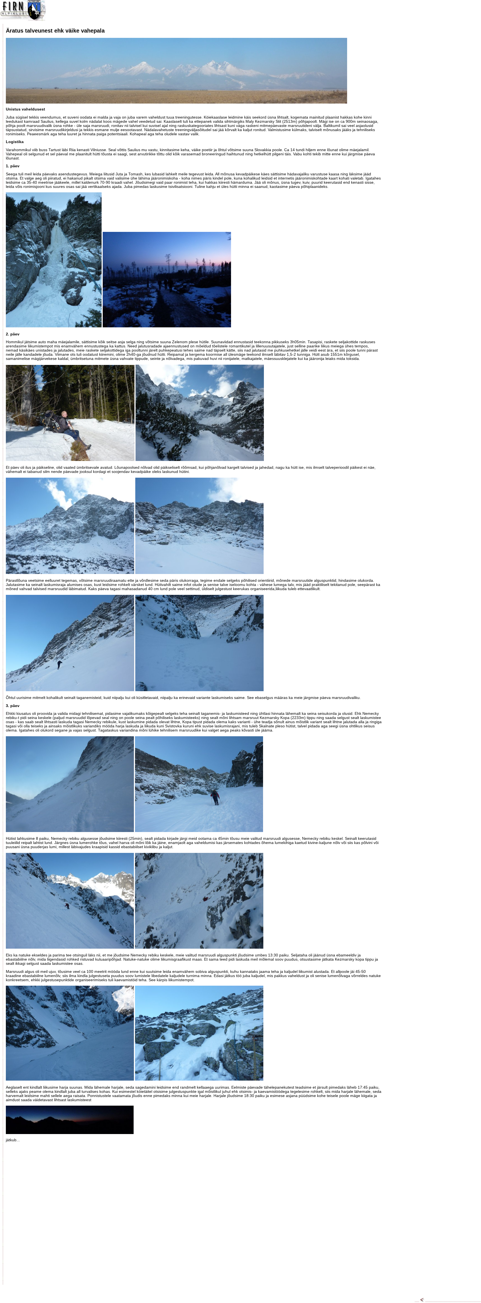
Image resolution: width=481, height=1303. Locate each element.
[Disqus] (194, 1215)
